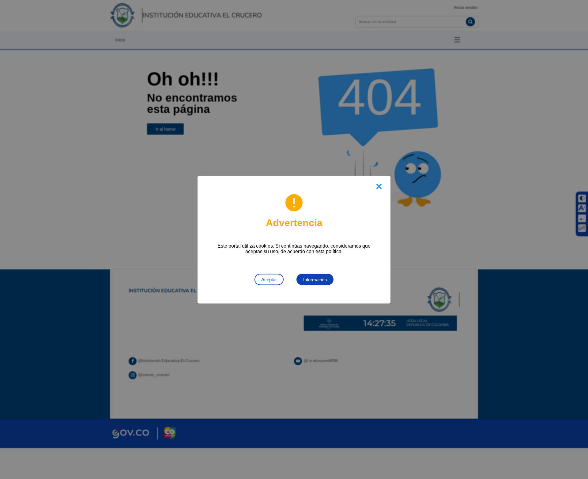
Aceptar (269, 279)
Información (315, 279)
